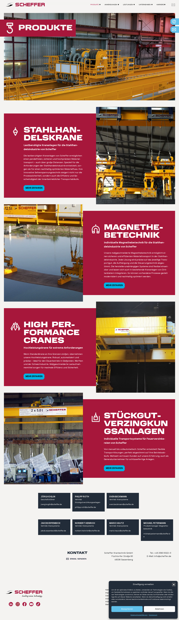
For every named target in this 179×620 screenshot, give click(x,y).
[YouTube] (31, 604)
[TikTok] (38, 604)
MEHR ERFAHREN (34, 188)
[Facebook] (24, 604)
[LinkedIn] (11, 604)
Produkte (94, 4)
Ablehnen (159, 609)
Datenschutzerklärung (139, 615)
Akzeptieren (127, 609)
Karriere (160, 4)
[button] (173, 584)
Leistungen (128, 4)
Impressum (153, 615)
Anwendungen (111, 4)
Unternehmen (145, 4)
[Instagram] (17, 604)
